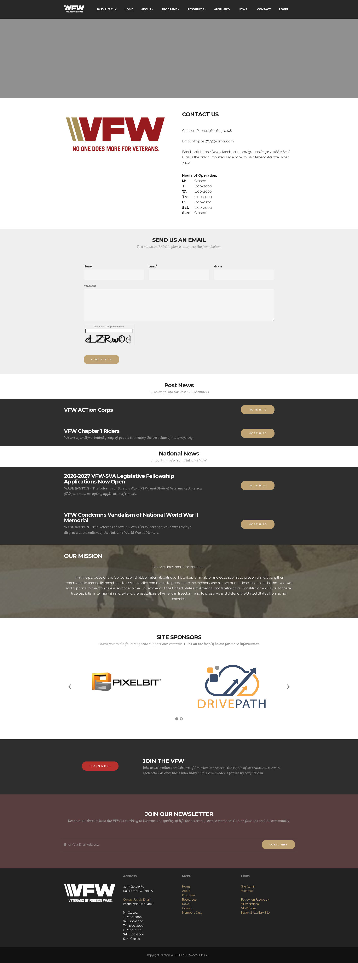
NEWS (243, 9)
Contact (187, 908)
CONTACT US (101, 359)
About (186, 891)
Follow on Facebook (255, 899)
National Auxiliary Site (255, 912)
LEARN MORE (100, 765)
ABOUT (146, 9)
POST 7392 (107, 9)
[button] (70, 686)
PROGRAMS (169, 9)
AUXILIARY (221, 9)
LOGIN (283, 9)
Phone (218, 266)
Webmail (247, 891)
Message (90, 285)
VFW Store (248, 908)
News (186, 904)
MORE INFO (257, 409)
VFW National (250, 904)
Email (152, 266)
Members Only (192, 912)
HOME (129, 9)
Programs (188, 895)
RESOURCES (195, 9)
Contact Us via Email (136, 899)
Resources (189, 899)
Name (88, 266)
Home (186, 886)
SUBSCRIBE (278, 844)
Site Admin (248, 886)
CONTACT (264, 9)
